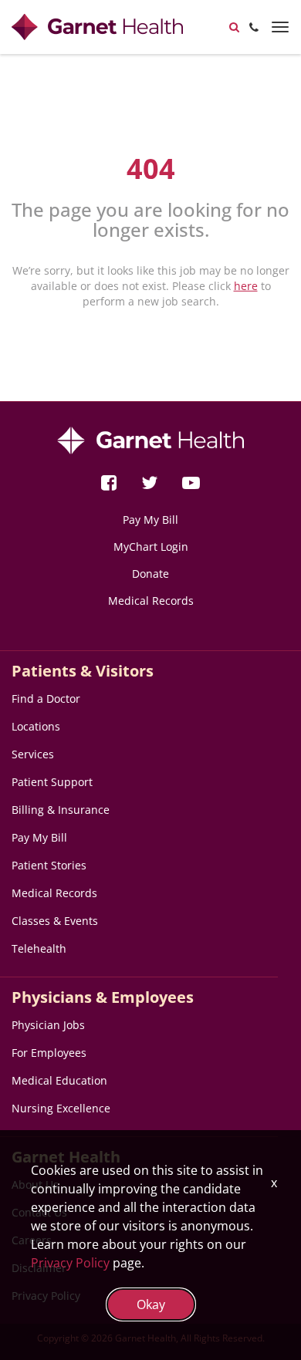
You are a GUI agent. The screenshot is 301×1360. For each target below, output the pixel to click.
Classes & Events (55, 920)
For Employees (49, 1052)
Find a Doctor (46, 698)
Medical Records (151, 600)
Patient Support (52, 781)
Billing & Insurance (61, 809)
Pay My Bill (150, 519)
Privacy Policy (70, 1262)
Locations (36, 726)
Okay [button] (151, 1304)
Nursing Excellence (61, 1108)
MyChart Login (150, 546)
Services (33, 754)
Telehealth (39, 948)
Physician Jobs (48, 1024)
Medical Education (59, 1080)
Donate (150, 573)
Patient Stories (49, 865)
